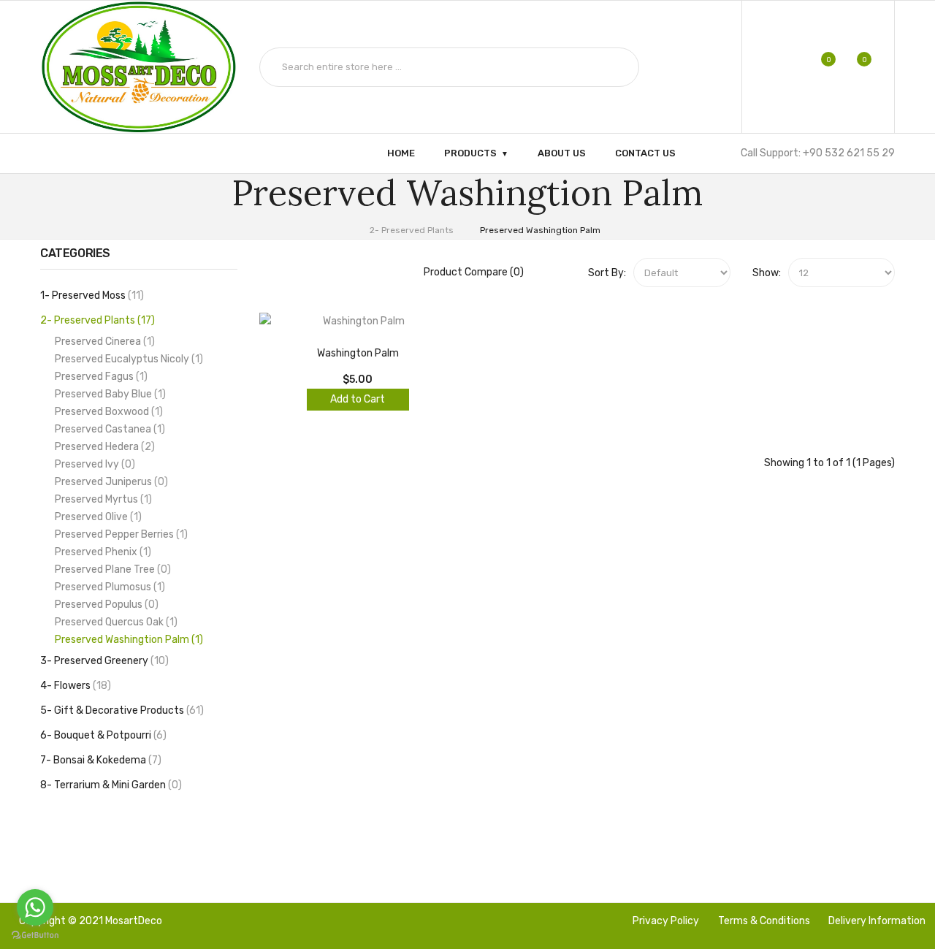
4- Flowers (73, 685)
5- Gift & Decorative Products (120, 710)
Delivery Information (877, 921)
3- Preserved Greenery (102, 661)
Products (470, 153)
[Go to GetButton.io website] (35, 935)
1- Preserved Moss (90, 295)
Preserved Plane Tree (111, 569)
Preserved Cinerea (103, 341)
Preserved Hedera (103, 447)
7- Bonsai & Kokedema (99, 760)
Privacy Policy (666, 921)
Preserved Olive (96, 517)
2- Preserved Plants (412, 230)
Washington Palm (358, 353)
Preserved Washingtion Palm (540, 230)
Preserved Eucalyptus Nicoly (127, 359)
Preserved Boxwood (107, 411)
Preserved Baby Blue (108, 394)
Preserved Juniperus (109, 482)
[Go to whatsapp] (35, 907)
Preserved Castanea (108, 429)
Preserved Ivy (93, 464)
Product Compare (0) (474, 272)
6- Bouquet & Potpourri (101, 735)
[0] (818, 67)
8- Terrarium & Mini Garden (109, 785)
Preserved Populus (105, 604)
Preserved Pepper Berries (119, 534)
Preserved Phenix (101, 552)
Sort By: (607, 273)
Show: (766, 273)
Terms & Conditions (764, 921)
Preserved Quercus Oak (114, 622)
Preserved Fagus (99, 376)
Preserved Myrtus (101, 499)
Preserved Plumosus (108, 587)
